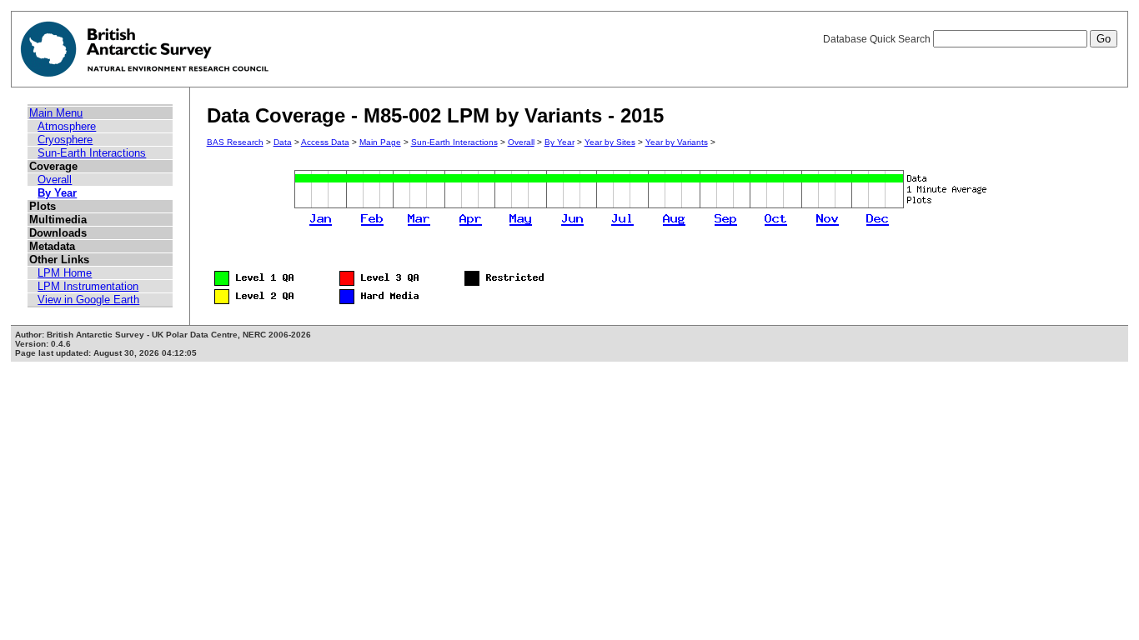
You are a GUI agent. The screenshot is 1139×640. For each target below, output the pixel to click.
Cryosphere (65, 139)
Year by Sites (610, 142)
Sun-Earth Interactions (92, 153)
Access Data (325, 142)
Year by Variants (676, 142)
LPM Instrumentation (88, 286)
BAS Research (235, 142)
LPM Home (65, 273)
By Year (57, 193)
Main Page (380, 142)
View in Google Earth (88, 299)
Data (282, 142)
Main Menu (56, 113)
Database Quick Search (878, 39)
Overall (55, 179)
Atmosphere (67, 126)
